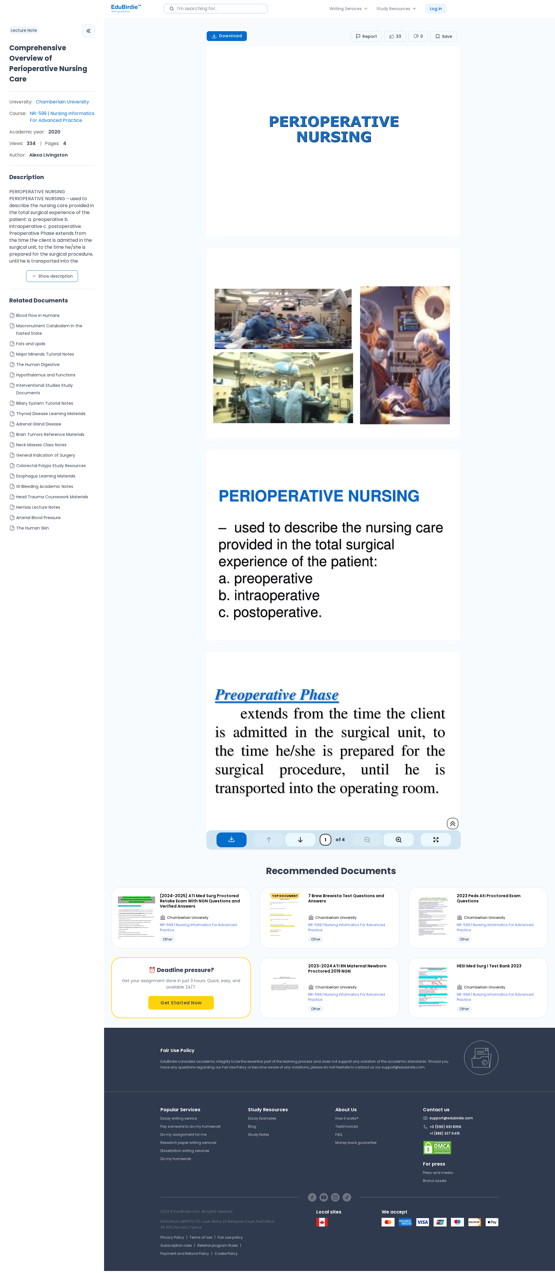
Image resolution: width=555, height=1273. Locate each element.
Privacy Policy (172, 1237)
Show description (55, 276)
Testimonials (346, 1126)
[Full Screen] (436, 839)
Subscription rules (176, 1245)
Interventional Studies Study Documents (44, 389)
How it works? (347, 1118)
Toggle (88, 31)
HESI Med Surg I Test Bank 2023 (489, 966)
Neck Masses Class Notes (41, 445)
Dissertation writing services (184, 1150)
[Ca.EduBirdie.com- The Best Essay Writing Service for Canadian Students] (322, 1225)
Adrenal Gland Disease (38, 424)
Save (447, 36)
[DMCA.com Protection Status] (461, 1147)
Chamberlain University (62, 102)
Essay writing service (178, 1118)
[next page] (300, 839)
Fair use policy (230, 1237)
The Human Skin (32, 528)
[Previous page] (269, 839)
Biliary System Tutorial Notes (44, 403)
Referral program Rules (217, 1245)
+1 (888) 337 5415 (445, 1133)
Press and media (438, 1172)
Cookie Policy (226, 1253)
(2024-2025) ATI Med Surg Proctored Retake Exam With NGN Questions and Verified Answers (200, 901)
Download (230, 36)
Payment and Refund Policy (184, 1253)
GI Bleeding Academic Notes (44, 486)
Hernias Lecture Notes (38, 507)
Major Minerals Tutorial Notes (45, 354)
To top (452, 823)
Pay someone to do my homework (190, 1126)
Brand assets (435, 1180)
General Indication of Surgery (45, 455)
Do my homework (175, 1158)
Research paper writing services (188, 1142)
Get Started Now (181, 1002)
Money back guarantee (355, 1142)
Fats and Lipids (30, 344)
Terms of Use (201, 1237)
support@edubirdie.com (403, 1067)
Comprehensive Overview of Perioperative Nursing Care (48, 63)
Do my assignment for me (183, 1134)
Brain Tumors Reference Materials (50, 434)
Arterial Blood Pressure (38, 518)
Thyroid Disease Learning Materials (51, 414)
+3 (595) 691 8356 (445, 1126)
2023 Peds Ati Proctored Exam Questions (489, 898)
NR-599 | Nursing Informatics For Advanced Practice (62, 117)
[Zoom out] (367, 839)
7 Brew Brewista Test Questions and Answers (346, 898)
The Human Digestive (38, 364)
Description (26, 177)
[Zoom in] (399, 839)
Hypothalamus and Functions (45, 375)
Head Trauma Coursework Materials (52, 497)
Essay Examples (262, 1118)
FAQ (338, 1134)
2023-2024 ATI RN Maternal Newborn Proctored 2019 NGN (347, 968)
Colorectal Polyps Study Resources (51, 466)
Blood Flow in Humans (38, 315)
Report (369, 36)
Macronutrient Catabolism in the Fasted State (49, 329)
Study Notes (258, 1134)
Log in (436, 9)
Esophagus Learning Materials (45, 476)
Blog (252, 1126)
